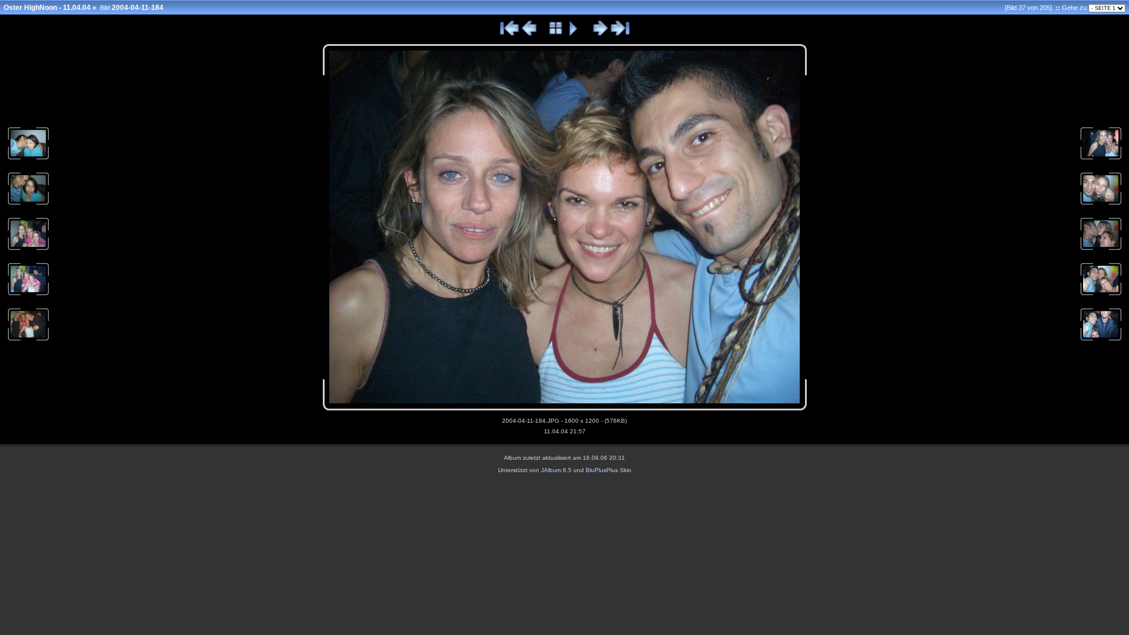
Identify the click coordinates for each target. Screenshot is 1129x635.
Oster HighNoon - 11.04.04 (47, 8)
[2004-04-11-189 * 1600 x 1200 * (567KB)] (1100, 249)
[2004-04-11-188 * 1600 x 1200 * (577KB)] (1100, 204)
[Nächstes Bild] (600, 34)
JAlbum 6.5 (556, 470)
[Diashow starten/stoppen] (574, 34)
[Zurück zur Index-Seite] (556, 34)
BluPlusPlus (602, 470)
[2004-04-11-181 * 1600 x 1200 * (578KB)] (28, 249)
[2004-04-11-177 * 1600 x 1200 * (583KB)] (28, 158)
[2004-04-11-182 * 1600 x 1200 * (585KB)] (28, 294)
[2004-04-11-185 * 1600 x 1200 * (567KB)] (1100, 158)
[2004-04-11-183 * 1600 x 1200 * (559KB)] (28, 339)
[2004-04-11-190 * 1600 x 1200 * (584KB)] (1100, 294)
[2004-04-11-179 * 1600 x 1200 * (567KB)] (28, 204)
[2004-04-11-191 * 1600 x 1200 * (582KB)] (1100, 339)
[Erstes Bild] (510, 34)
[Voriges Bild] (529, 34)
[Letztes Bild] (620, 34)
